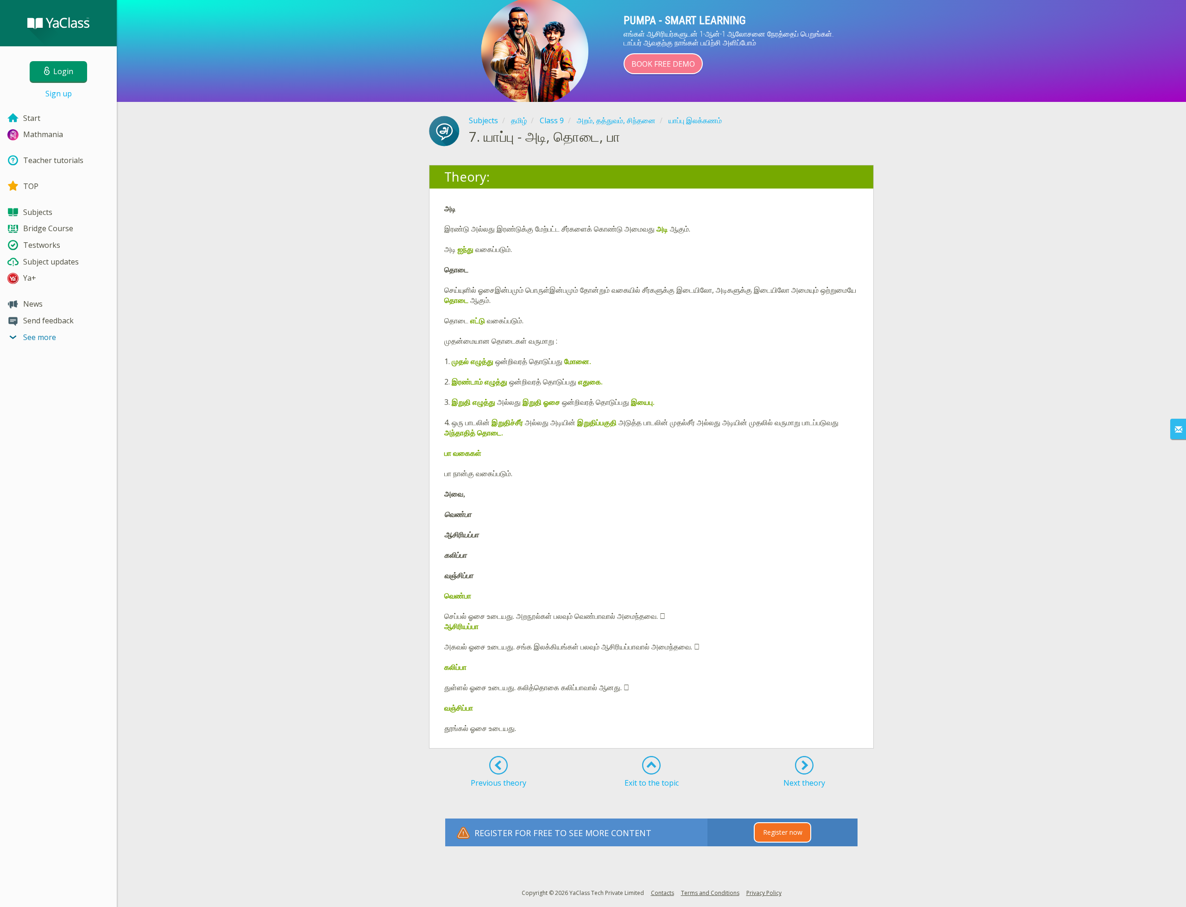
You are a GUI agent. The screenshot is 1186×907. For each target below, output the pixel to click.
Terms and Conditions (710, 893)
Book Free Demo (663, 64)
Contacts (662, 893)
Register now (782, 832)
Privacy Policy (764, 893)
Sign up (58, 93)
